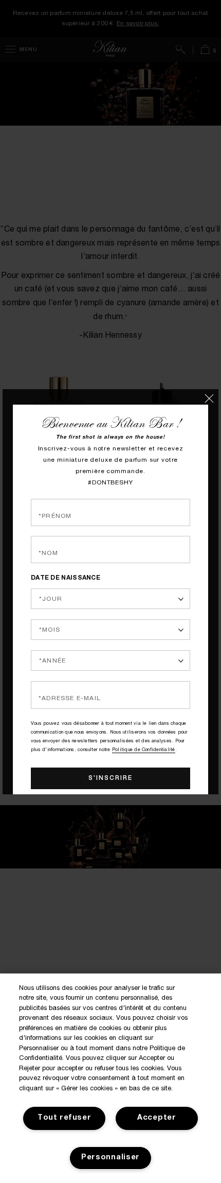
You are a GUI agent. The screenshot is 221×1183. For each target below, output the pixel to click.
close (211, 396)
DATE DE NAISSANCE (65, 565)
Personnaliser (110, 1157)
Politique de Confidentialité (143, 730)
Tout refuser (64, 1118)
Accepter (156, 1118)
